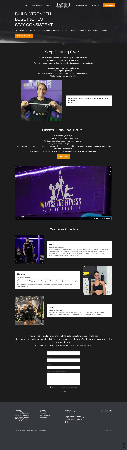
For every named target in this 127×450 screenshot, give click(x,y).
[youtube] (110, 411)
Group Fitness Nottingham (22, 413)
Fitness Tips (43, 413)
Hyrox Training (19, 412)
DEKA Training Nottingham (22, 419)
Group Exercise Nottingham (22, 417)
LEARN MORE (63, 157)
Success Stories (44, 412)
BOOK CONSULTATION (109, 5)
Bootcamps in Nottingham (22, 415)
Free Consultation (45, 415)
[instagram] (106, 411)
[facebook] (102, 411)
